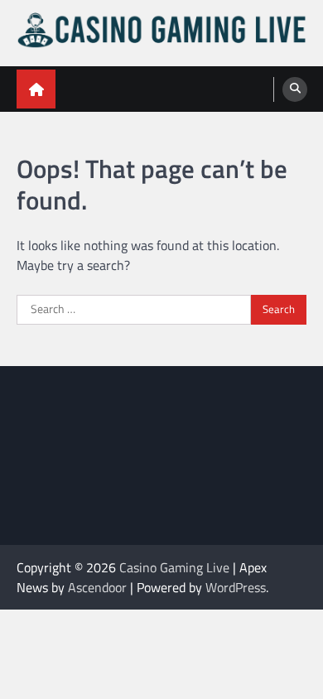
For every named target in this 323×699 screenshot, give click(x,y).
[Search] (294, 89)
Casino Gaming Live (174, 567)
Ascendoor (97, 587)
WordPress (235, 587)
